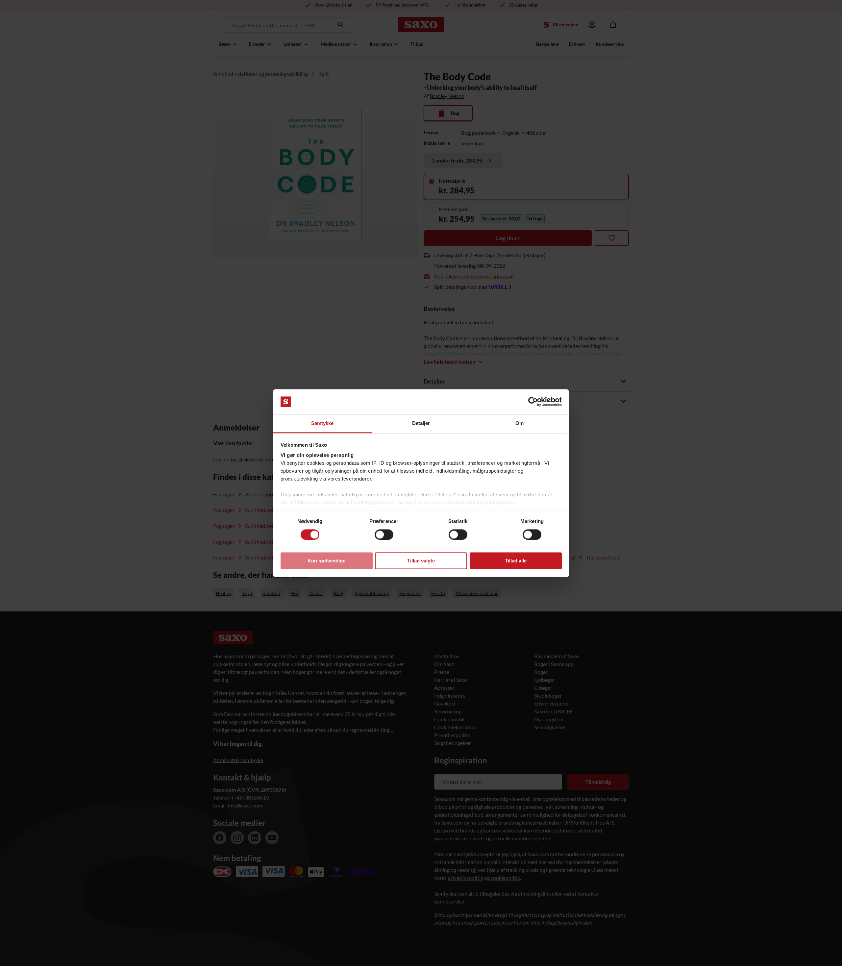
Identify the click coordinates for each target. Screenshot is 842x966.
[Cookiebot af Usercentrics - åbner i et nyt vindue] (533, 402)
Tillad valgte (421, 561)
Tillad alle (516, 561)
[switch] (384, 534)
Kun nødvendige (326, 561)
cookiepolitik (499, 503)
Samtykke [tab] (322, 423)
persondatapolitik (454, 503)
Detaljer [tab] (421, 423)
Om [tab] (519, 423)
